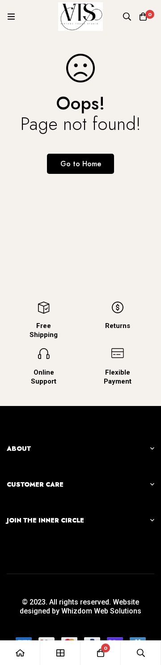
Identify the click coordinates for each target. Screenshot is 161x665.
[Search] (127, 16)
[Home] (20, 652)
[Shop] (60, 652)
